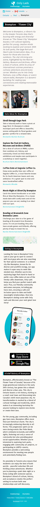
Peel (15, 15)
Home (7, 11)
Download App (15, 6)
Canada (21, 11)
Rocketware (16, 501)
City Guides (26, 6)
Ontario (6, 15)
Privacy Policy (10, 497)
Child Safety (30, 497)
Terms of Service (20, 497)
